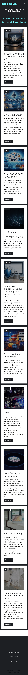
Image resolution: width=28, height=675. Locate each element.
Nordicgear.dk (9, 3)
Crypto (23, 18)
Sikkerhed (23, 22)
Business (8, 18)
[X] (16, 661)
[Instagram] (11, 661)
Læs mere (8, 82)
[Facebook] (14, 661)
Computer (16, 18)
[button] (21, 3)
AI (3, 18)
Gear (3, 22)
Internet (15, 22)
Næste (9, 633)
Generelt (9, 22)
